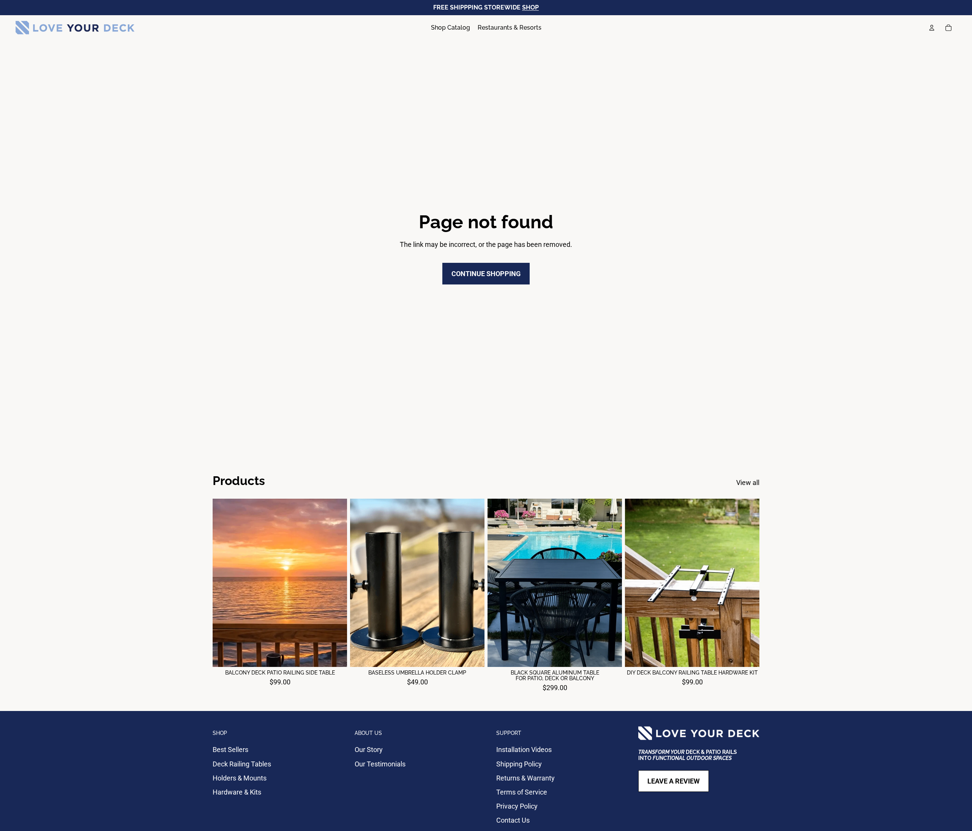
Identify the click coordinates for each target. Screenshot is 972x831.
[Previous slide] (224, 582)
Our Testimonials (380, 764)
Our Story (369, 750)
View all (747, 483)
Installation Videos (524, 750)
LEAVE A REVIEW (673, 781)
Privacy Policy (517, 806)
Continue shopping (486, 274)
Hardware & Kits (237, 792)
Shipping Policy (519, 764)
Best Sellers (230, 750)
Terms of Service (521, 792)
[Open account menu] (931, 27)
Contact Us (513, 820)
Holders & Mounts (240, 778)
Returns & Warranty (525, 778)
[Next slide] (335, 582)
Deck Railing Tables (242, 764)
